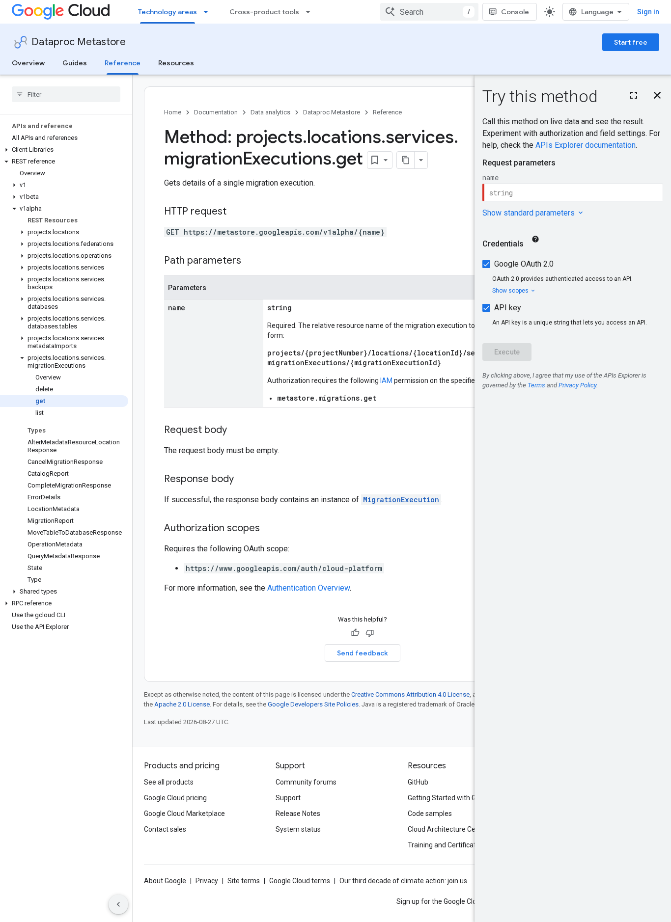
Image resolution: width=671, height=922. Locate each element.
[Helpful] (355, 632)
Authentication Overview (308, 588)
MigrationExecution (401, 499)
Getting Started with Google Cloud (460, 798)
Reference (122, 62)
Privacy (207, 881)
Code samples (430, 813)
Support (288, 798)
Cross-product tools (264, 11)
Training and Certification (446, 845)
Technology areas (167, 11)
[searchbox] (66, 94)
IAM (386, 380)
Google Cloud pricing (175, 798)
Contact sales (165, 829)
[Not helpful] (370, 632)
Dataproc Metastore (78, 42)
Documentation (216, 112)
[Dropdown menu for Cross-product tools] (311, 12)
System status (298, 829)
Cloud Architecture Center (448, 829)
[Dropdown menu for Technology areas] (209, 12)
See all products (169, 782)
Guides (74, 62)
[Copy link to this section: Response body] (243, 480)
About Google (165, 881)
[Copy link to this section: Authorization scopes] (270, 529)
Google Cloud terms (299, 881)
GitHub (418, 782)
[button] (64, 150)
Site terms (243, 881)
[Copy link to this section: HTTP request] (236, 212)
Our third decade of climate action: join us (403, 881)
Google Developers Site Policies (313, 704)
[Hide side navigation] (118, 904)
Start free (630, 42)
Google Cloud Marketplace (184, 813)
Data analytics (270, 112)
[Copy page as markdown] (406, 160)
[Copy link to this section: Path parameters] (251, 261)
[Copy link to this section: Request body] (237, 430)
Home (172, 112)
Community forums (306, 782)
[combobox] (429, 12)
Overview (28, 62)
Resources (176, 62)
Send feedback (362, 653)
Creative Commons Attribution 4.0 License (410, 694)
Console (515, 11)
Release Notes (298, 813)
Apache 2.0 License (182, 704)
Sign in (648, 12)
